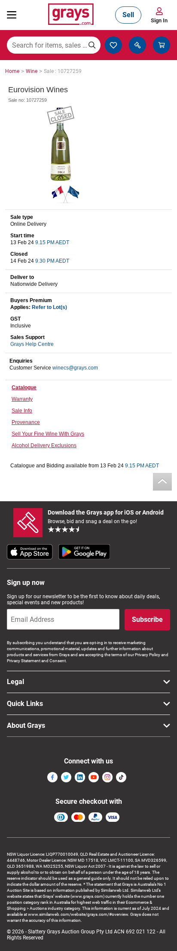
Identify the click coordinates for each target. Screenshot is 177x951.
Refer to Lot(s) (49, 307)
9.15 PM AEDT (52, 242)
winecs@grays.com (75, 368)
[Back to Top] (162, 482)
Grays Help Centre (32, 344)
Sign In (159, 20)
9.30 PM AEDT (52, 261)
